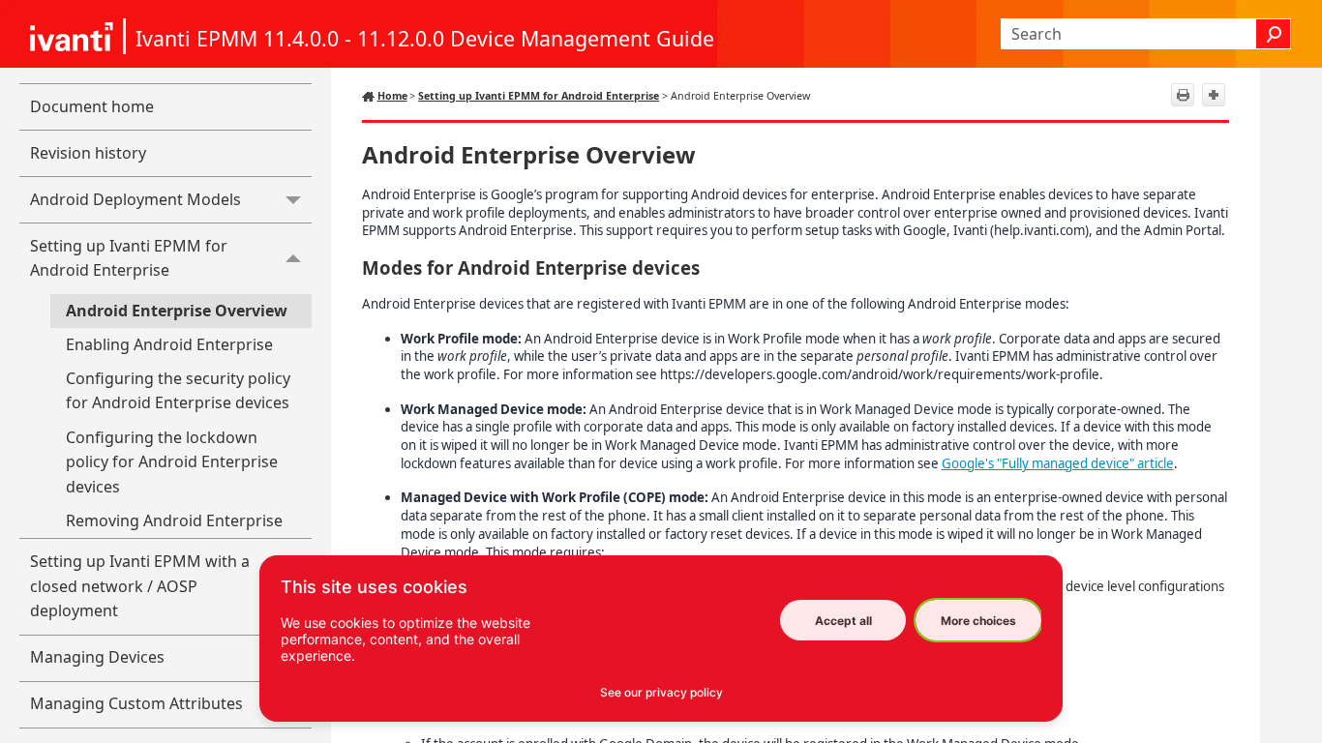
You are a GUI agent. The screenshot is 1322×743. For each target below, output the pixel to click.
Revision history (88, 152)
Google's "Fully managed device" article (1058, 463)
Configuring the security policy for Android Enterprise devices (178, 391)
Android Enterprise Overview (176, 310)
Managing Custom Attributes (136, 703)
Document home (92, 106)
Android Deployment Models (135, 199)
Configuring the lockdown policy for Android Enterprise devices (172, 462)
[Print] (1182, 94)
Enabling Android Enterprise (169, 344)
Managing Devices (97, 657)
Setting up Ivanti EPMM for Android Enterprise (128, 258)
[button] (1273, 33)
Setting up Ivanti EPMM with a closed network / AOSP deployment (140, 585)
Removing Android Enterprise (174, 520)
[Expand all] (1213, 94)
